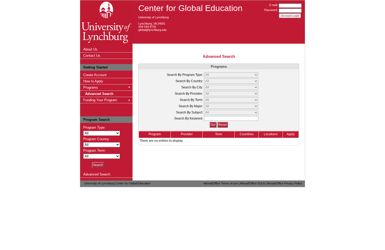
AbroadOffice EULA (252, 183)
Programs (90, 87)
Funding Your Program (100, 100)
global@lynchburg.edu (152, 29)
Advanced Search (99, 94)
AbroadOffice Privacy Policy (284, 183)
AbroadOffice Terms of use (221, 183)
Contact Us (91, 56)
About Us (90, 49)
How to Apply (93, 81)
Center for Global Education (190, 8)
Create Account (95, 75)
